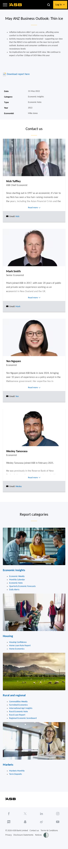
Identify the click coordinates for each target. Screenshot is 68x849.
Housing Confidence (18, 642)
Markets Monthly (17, 771)
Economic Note (16, 583)
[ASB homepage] (15, 4)
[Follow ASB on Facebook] (9, 813)
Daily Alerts (14, 589)
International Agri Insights (20, 708)
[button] (5, 4)
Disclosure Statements (23, 835)
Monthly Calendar (17, 580)
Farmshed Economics (18, 705)
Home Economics (16, 649)
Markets (8, 764)
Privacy (8, 835)
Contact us (34, 830)
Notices (38, 835)
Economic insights (14, 570)
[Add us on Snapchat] (25, 822)
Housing (8, 636)
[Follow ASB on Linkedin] (41, 813)
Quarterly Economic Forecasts (22, 586)
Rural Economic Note (18, 711)
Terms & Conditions (49, 830)
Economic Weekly (17, 576)
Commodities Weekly (18, 701)
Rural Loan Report (17, 715)
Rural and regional (14, 695)
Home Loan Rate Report (20, 645)
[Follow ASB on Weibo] (41, 822)
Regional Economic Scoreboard (23, 718)
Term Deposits (15, 774)
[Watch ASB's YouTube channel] (58, 822)
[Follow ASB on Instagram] (58, 813)
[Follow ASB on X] (25, 813)
